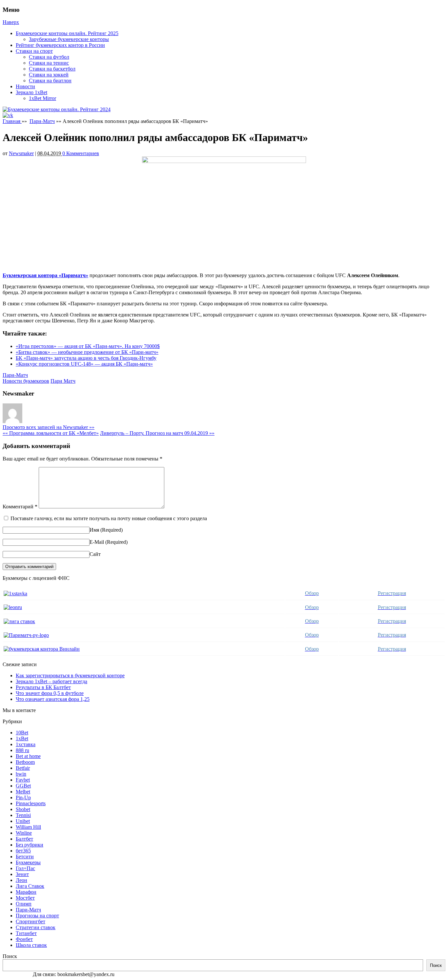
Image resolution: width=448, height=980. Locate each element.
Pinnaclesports (31, 803)
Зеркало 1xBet (31, 92)
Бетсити (25, 856)
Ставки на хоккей (49, 74)
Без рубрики (29, 844)
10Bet (22, 732)
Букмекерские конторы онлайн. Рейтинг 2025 (67, 33)
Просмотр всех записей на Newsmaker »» (48, 427)
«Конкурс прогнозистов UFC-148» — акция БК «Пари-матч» (84, 364)
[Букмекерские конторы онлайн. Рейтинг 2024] (57, 109)
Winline (24, 833)
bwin (21, 774)
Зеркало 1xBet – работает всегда (51, 681)
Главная (12, 121)
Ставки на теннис (49, 63)
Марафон (26, 892)
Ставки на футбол (49, 57)
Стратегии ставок (35, 927)
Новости (25, 86)
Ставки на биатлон (50, 80)
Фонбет (24, 939)
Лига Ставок (30, 886)
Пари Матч (63, 381)
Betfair (23, 768)
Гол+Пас (25, 868)
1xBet (22, 738)
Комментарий (20, 506)
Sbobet (23, 809)
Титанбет (26, 933)
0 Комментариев (80, 153)
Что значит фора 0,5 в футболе (50, 693)
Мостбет (25, 898)
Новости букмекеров (26, 381)
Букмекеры (28, 862)
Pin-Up (23, 797)
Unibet (23, 821)
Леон (21, 880)
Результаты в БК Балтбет (43, 687)
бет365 (23, 850)
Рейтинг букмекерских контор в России (60, 45)
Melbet (23, 791)
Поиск (10, 956)
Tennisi (23, 815)
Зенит (22, 874)
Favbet (23, 780)
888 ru (22, 750)
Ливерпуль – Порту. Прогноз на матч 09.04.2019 (157, 433)
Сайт (95, 554)
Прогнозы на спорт (37, 915)
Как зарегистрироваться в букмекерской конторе (70, 675)
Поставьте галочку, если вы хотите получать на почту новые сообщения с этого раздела (108, 518)
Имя (94, 530)
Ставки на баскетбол (52, 68)
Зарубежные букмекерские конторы (69, 39)
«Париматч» (73, 275)
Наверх (11, 22)
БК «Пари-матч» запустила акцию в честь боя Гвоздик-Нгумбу (86, 358)
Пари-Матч (42, 121)
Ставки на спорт (34, 51)
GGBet (23, 785)
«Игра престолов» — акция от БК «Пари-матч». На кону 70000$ (88, 346)
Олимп (23, 904)
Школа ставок (31, 945)
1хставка (25, 744)
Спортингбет (30, 921)
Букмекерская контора (30, 275)
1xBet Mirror (42, 98)
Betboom (25, 762)
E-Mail (97, 542)
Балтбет (24, 839)
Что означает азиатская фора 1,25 (53, 699)
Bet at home (28, 756)
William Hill (28, 827)
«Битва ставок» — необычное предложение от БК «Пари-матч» (87, 352)
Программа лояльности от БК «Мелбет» (51, 433)
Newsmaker (21, 153)
